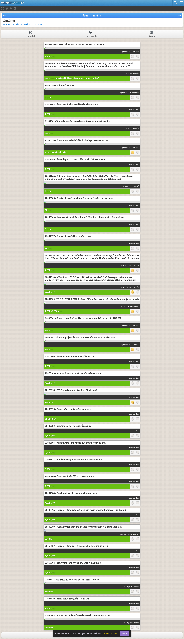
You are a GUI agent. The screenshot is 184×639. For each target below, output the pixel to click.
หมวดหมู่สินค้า (2, 8)
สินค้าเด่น (7, 8)
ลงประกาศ (15, 8)
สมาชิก (132, 56)
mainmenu (181, 3)
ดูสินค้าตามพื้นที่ (11, 8)
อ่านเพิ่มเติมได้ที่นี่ (111, 634)
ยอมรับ (124, 633)
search (175, 3)
